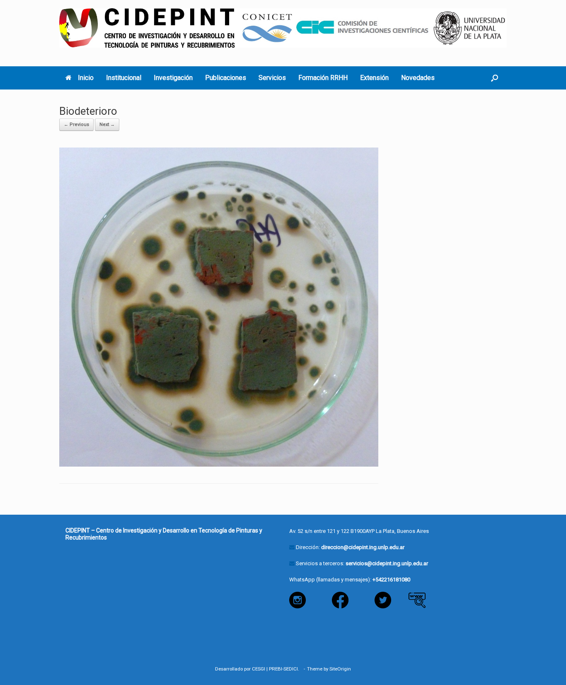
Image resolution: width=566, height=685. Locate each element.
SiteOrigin (340, 669)
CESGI (258, 669)
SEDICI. (292, 669)
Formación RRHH (323, 78)
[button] (494, 78)
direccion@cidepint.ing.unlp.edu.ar (362, 547)
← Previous (76, 124)
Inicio (86, 78)
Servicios (272, 78)
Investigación (173, 78)
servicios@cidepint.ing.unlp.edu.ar (387, 563)
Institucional (123, 78)
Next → (107, 124)
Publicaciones (225, 78)
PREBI (275, 669)
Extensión (374, 78)
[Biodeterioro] (218, 306)
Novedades (418, 78)
